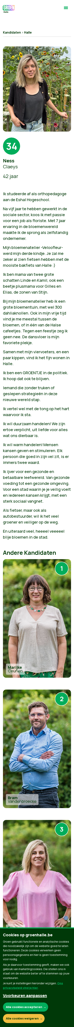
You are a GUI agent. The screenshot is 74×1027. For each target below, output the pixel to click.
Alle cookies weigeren (22, 1018)
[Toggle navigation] (66, 9)
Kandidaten (12, 32)
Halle (28, 32)
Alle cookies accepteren (24, 1007)
